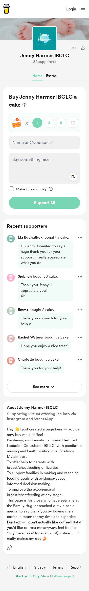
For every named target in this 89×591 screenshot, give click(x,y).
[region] (44, 151)
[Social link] (9, 547)
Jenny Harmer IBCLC (44, 55)
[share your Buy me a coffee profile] (83, 48)
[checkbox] (28, 189)
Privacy (39, 567)
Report (75, 567)
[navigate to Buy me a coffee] (6, 9)
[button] (83, 10)
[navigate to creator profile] (44, 38)
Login (71, 9)
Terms (57, 567)
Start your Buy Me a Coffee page (43, 576)
